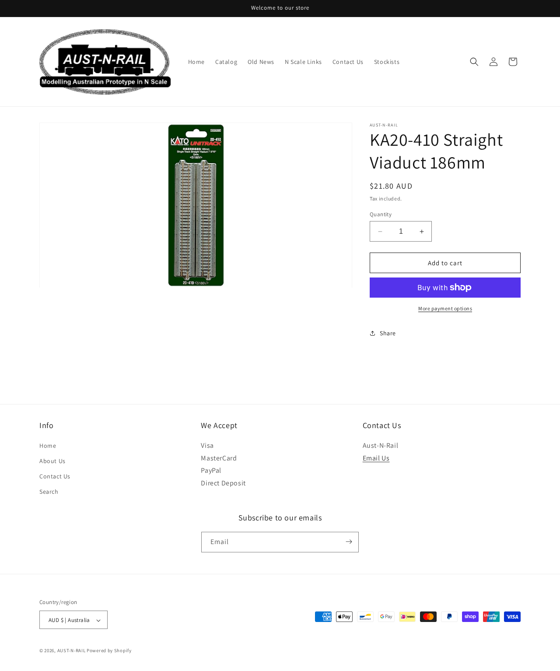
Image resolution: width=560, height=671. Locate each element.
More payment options (445, 308)
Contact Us (54, 476)
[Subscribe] (348, 541)
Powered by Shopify (109, 651)
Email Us (376, 457)
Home (47, 445)
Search (49, 491)
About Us (52, 460)
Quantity (381, 214)
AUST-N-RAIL (71, 651)
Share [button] (388, 333)
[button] (474, 61)
